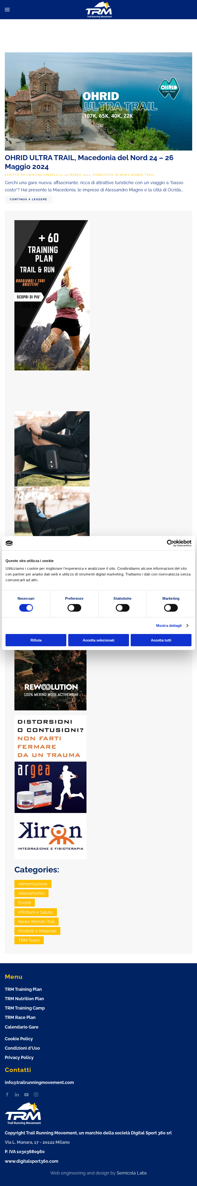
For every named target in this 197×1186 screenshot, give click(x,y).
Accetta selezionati (98, 640)
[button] (7, 9)
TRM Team (29, 940)
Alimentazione (33, 883)
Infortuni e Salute (35, 912)
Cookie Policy (19, 1038)
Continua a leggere (28, 199)
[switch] (74, 608)
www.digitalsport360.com (31, 1161)
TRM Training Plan (23, 989)
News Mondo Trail (137, 174)
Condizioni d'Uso (22, 1048)
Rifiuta (36, 640)
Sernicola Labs (132, 1172)
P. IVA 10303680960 (25, 1151)
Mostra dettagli (169, 625)
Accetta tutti (161, 640)
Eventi (24, 902)
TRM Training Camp (25, 1008)
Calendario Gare (21, 1026)
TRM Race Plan (20, 1017)
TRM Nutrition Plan (24, 998)
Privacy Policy (19, 1057)
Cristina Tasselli (42, 174)
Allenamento (31, 893)
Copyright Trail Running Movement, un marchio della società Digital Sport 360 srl (88, 1132)
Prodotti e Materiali (37, 930)
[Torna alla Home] (98, 10)
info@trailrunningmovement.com (39, 1082)
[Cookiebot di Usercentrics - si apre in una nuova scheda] (170, 543)
